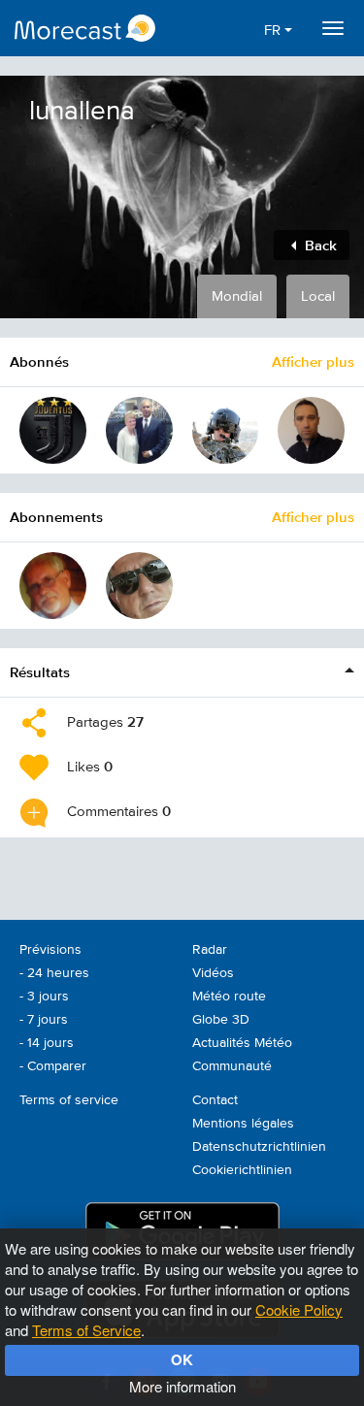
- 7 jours (43, 1020)
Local (318, 296)
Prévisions (50, 950)
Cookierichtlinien (242, 1170)
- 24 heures (54, 973)
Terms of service (68, 1100)
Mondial (237, 296)
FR (274, 30)
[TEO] (225, 430)
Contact (215, 1100)
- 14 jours (46, 1043)
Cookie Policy (299, 1309)
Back (319, 245)
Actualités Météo (242, 1043)
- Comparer (52, 1066)
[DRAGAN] (311, 430)
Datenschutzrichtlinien (259, 1147)
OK (182, 1359)
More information (182, 1386)
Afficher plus (313, 361)
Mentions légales (243, 1123)
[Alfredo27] (52, 430)
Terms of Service (86, 1330)
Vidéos (213, 973)
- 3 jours (44, 996)
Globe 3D (220, 1020)
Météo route (229, 996)
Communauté (232, 1066)
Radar (209, 950)
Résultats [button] (40, 672)
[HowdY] (52, 585)
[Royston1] (139, 430)
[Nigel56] (139, 585)
